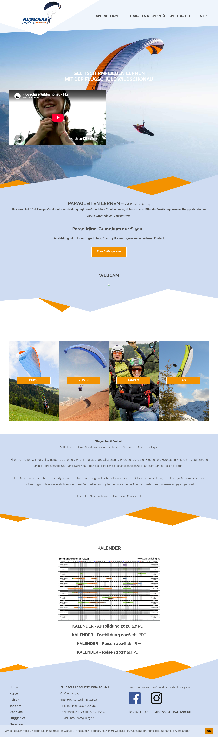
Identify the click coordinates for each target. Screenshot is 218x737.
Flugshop (16, 724)
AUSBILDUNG (111, 16)
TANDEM (156, 16)
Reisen (14, 699)
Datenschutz (183, 712)
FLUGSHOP (200, 16)
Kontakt (135, 712)
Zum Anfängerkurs (109, 251)
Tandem (15, 706)
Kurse (13, 693)
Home (13, 687)
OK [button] (209, 731)
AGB (147, 712)
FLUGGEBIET (184, 16)
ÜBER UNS (169, 16)
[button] (191, 731)
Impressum (162, 712)
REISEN (145, 16)
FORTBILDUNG (130, 16)
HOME (98, 16)
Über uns (16, 712)
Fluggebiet (17, 718)
